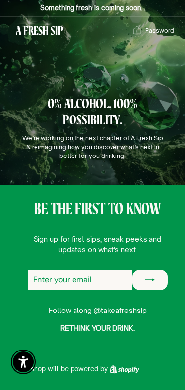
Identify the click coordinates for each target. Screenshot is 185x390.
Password (159, 30)
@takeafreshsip (120, 310)
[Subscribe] (150, 280)
